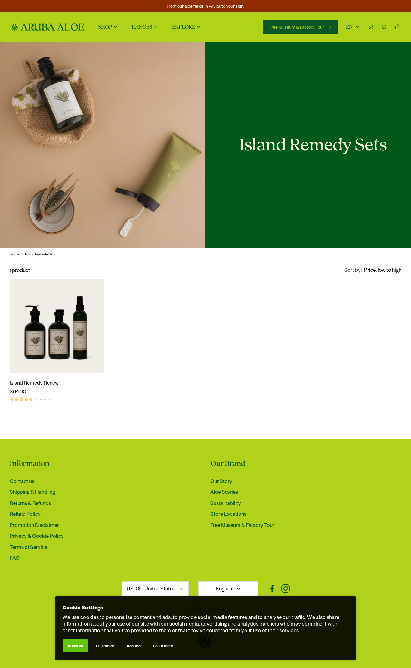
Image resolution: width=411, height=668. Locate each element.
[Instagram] (285, 588)
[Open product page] (57, 326)
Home (14, 254)
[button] (373, 270)
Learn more (163, 645)
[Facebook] (272, 588)
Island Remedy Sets (40, 254)
